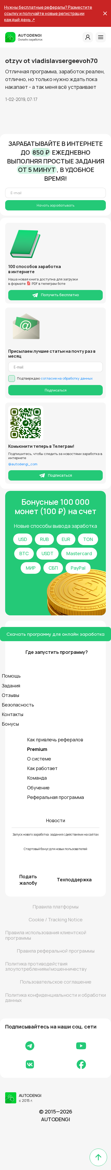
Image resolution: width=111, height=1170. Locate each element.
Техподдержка (74, 879)
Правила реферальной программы (55, 951)
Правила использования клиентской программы (45, 935)
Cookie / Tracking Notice (56, 919)
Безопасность (18, 705)
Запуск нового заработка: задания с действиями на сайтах (56, 834)
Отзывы (10, 695)
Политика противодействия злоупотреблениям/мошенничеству (46, 966)
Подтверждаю (55, 378)
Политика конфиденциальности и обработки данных (55, 997)
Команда (37, 778)
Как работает (42, 768)
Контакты (12, 714)
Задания (11, 685)
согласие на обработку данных (67, 378)
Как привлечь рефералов (55, 739)
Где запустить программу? (56, 652)
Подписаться (56, 390)
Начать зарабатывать (55, 205)
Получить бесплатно (60, 294)
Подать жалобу (28, 879)
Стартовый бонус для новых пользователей (55, 849)
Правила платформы (55, 907)
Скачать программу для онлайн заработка (55, 634)
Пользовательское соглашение (55, 982)
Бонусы (10, 724)
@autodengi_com (22, 464)
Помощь (11, 676)
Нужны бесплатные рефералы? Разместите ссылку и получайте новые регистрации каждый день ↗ (48, 13)
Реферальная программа (55, 797)
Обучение (38, 787)
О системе (39, 759)
